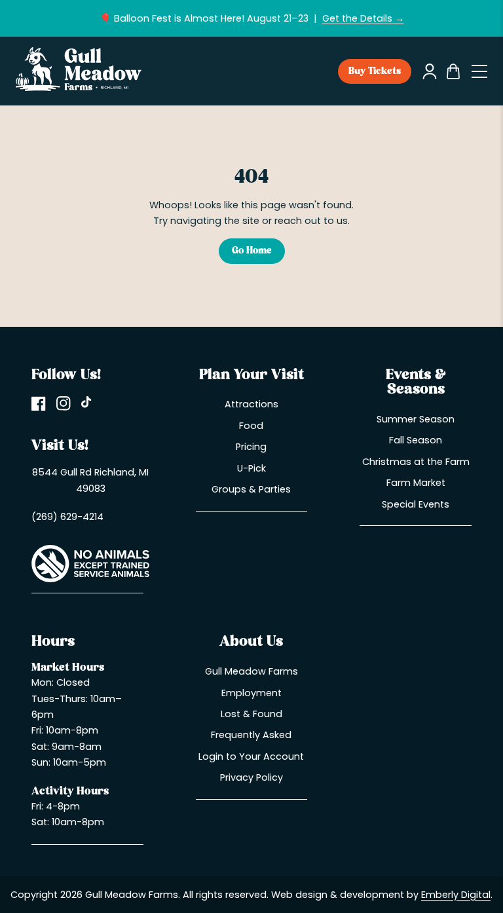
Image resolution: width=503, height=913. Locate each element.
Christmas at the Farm (416, 461)
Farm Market (415, 482)
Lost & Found (251, 713)
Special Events (415, 504)
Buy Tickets (374, 71)
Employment (251, 692)
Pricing (251, 446)
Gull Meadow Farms (251, 671)
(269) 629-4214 (67, 516)
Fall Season (415, 440)
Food (251, 425)
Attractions (251, 404)
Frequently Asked (251, 734)
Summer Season (416, 419)
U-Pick (251, 468)
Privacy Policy (251, 777)
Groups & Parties (251, 489)
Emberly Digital (456, 894)
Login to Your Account (251, 756)
